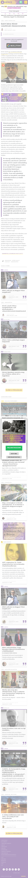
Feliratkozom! (14, 448)
